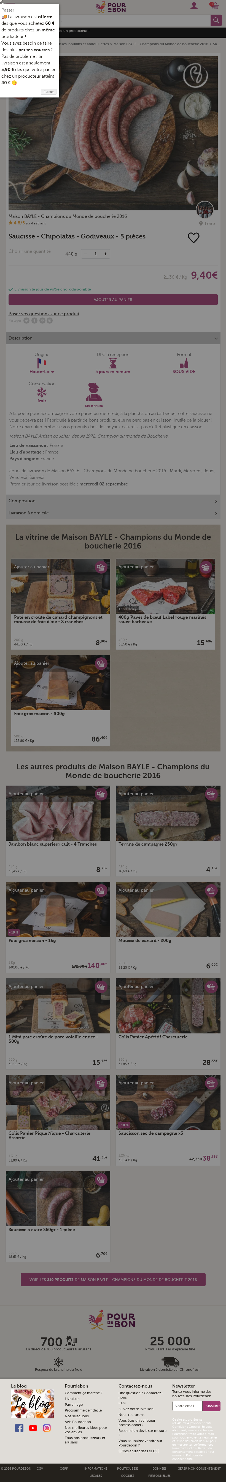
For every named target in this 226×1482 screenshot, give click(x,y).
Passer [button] (7, 10)
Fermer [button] (49, 91)
